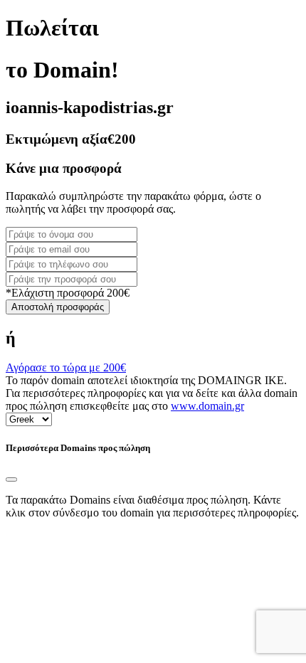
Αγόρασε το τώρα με (66, 367)
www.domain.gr (207, 406)
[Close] (11, 479)
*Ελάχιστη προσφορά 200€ (68, 293)
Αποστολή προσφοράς (57, 307)
